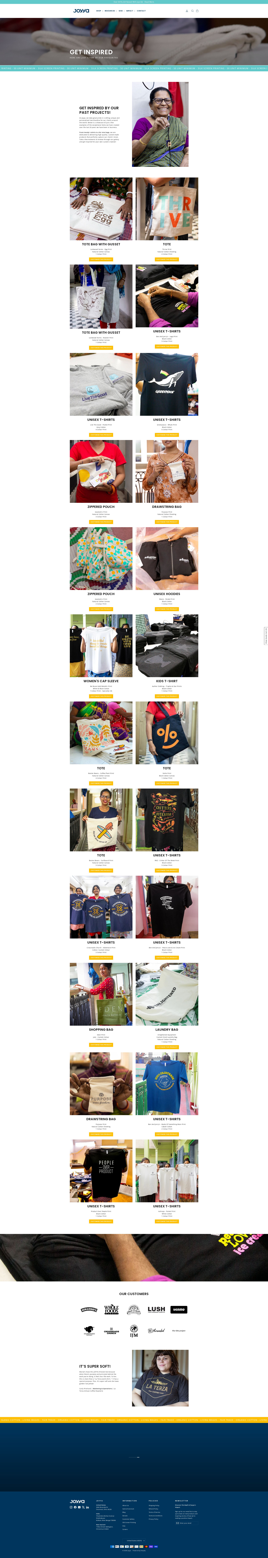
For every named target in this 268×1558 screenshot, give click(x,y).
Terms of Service (154, 1512)
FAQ (123, 1526)
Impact (130, 11)
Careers (125, 1529)
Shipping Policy (154, 1505)
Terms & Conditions (155, 1516)
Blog (124, 1512)
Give (121, 11)
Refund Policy (153, 1509)
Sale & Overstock (128, 1509)
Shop (99, 11)
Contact (141, 11)
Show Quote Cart (266, 636)
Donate (125, 1516)
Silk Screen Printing (129, 1522)
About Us (125, 1505)
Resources (110, 11)
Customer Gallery (128, 1519)
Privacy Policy (153, 1519)
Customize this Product (101, 259)
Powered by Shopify (139, 1550)
